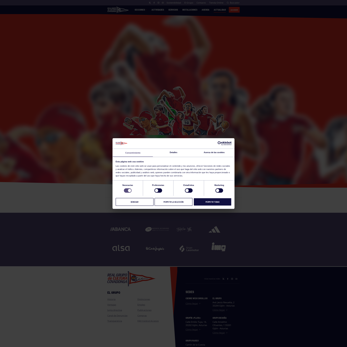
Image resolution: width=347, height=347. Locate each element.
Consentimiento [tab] (132, 152)
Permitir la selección (173, 202)
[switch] (158, 190)
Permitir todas (212, 202)
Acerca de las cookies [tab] (214, 152)
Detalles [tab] (173, 152)
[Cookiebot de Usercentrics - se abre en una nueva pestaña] (220, 143)
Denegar (134, 202)
